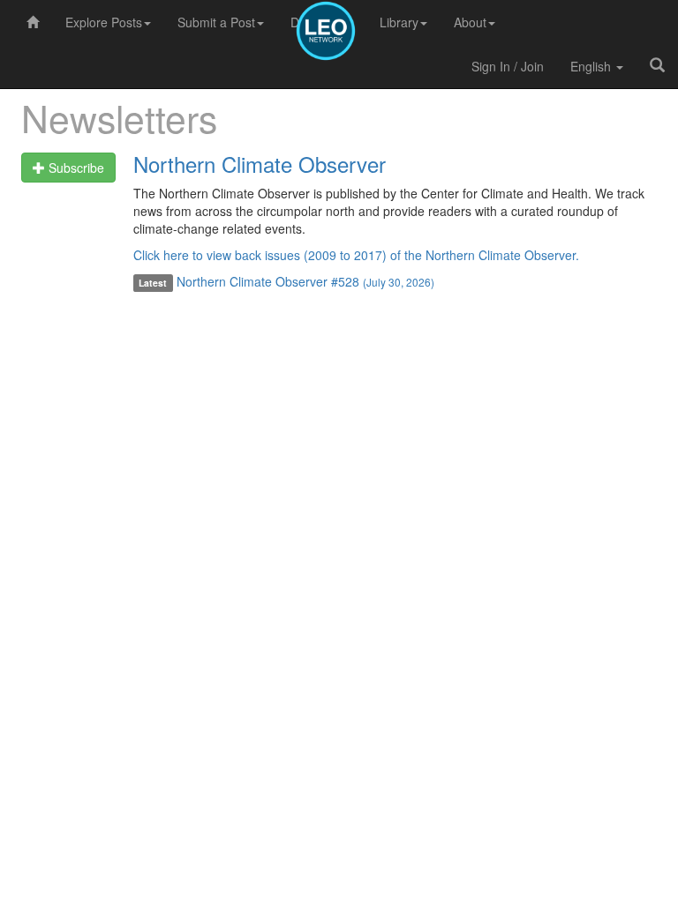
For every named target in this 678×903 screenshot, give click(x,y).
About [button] (470, 22)
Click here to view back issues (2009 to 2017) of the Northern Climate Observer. (356, 255)
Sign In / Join (507, 66)
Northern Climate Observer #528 (305, 281)
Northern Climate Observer (259, 163)
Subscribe (74, 167)
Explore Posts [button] (103, 22)
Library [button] (399, 22)
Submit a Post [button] (216, 22)
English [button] (592, 66)
